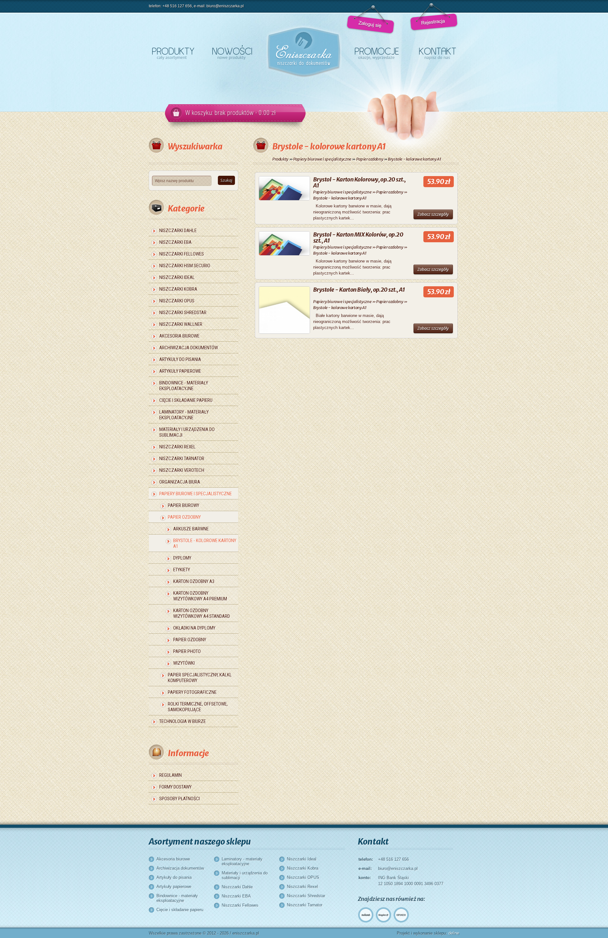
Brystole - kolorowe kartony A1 (204, 543)
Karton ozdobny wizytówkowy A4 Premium (200, 596)
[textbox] (182, 181)
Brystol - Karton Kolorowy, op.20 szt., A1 (359, 182)
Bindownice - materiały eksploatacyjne (183, 385)
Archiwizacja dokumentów (188, 348)
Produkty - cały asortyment (173, 52)
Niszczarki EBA (175, 242)
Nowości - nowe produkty (232, 52)
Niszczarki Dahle (178, 230)
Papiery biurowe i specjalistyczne (195, 494)
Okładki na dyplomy (194, 628)
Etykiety (181, 570)
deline (453, 933)
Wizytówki (184, 663)
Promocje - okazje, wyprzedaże (377, 52)
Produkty (280, 159)
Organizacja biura (179, 482)
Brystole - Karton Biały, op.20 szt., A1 (359, 289)
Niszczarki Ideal (177, 277)
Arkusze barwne (191, 529)
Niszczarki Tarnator (181, 458)
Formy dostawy (175, 787)
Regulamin (170, 775)
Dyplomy (182, 558)
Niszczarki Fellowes (181, 254)
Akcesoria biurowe (179, 336)
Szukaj (226, 180)
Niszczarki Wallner (180, 324)
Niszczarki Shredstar (182, 312)
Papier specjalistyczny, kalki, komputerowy (199, 677)
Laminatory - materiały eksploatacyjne (184, 415)
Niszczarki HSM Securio (184, 266)
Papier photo (187, 651)
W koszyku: (230, 113)
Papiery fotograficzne (192, 692)
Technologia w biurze (182, 721)
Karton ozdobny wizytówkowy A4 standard (201, 613)
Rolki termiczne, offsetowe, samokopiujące (198, 707)
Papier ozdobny (184, 517)
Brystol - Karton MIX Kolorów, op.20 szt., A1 (358, 237)
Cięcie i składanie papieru (185, 400)
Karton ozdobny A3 (193, 581)
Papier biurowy (183, 505)
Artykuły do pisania (180, 359)
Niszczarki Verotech (181, 470)
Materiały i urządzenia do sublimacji (187, 432)
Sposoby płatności (179, 799)
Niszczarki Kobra (178, 289)
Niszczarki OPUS (176, 301)
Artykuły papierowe (180, 371)
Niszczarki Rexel (177, 447)
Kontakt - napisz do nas (437, 52)
